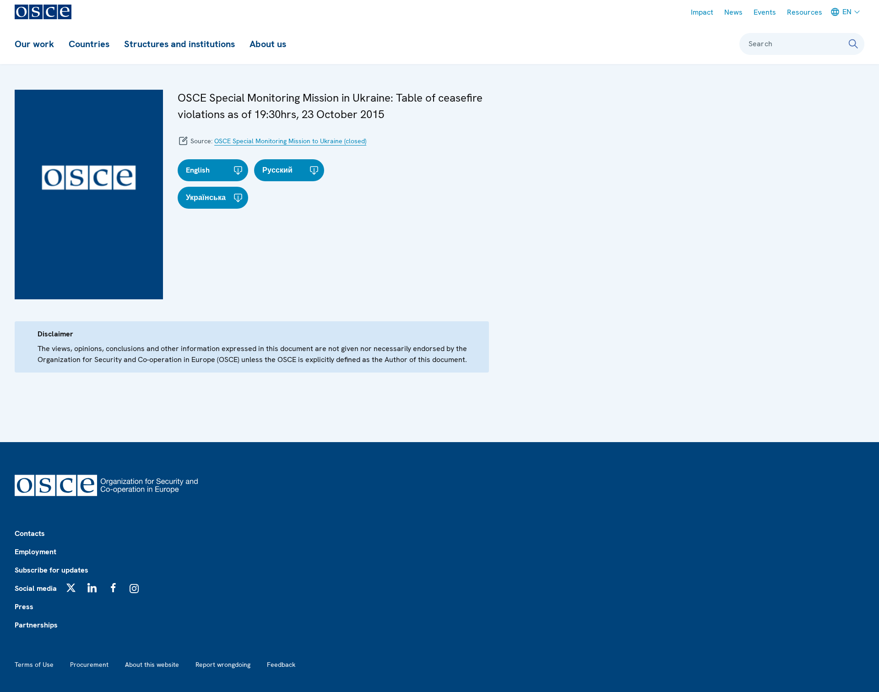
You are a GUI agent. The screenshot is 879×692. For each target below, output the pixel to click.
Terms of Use (34, 664)
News (733, 12)
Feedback (281, 664)
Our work (34, 44)
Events (765, 12)
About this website (152, 664)
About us (268, 44)
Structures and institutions (179, 44)
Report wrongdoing (222, 664)
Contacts (30, 533)
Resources (804, 12)
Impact (702, 12)
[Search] (853, 44)
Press (24, 606)
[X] (71, 588)
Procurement (89, 664)
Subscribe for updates (51, 570)
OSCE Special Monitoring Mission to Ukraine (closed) (290, 141)
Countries (89, 44)
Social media (36, 588)
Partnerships (36, 625)
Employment (35, 552)
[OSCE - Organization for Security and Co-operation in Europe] (43, 12)
